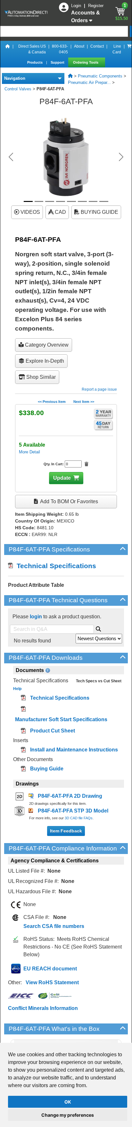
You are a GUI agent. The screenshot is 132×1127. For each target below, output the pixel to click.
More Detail (29, 452)
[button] (11, 157)
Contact (97, 46)
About (79, 46)
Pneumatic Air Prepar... (89, 82)
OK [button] (67, 1101)
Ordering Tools (86, 62)
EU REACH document (50, 968)
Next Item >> (83, 402)
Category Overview (46, 345)
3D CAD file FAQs (79, 818)
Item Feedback (66, 830)
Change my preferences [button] (67, 1115)
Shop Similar (40, 377)
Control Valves (17, 88)
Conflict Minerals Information (43, 1008)
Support (58, 62)
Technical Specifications (54, 565)
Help (17, 688)
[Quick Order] (129, 49)
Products (35, 62)
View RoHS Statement (52, 982)
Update (62, 478)
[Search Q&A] (98, 628)
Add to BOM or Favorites (68, 501)
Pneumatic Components (100, 76)
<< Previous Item (52, 402)
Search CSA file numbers (53, 926)
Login (76, 5)
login (36, 616)
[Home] (7, 49)
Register (95, 5)
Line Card (116, 49)
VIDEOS (29, 212)
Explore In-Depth (44, 361)
